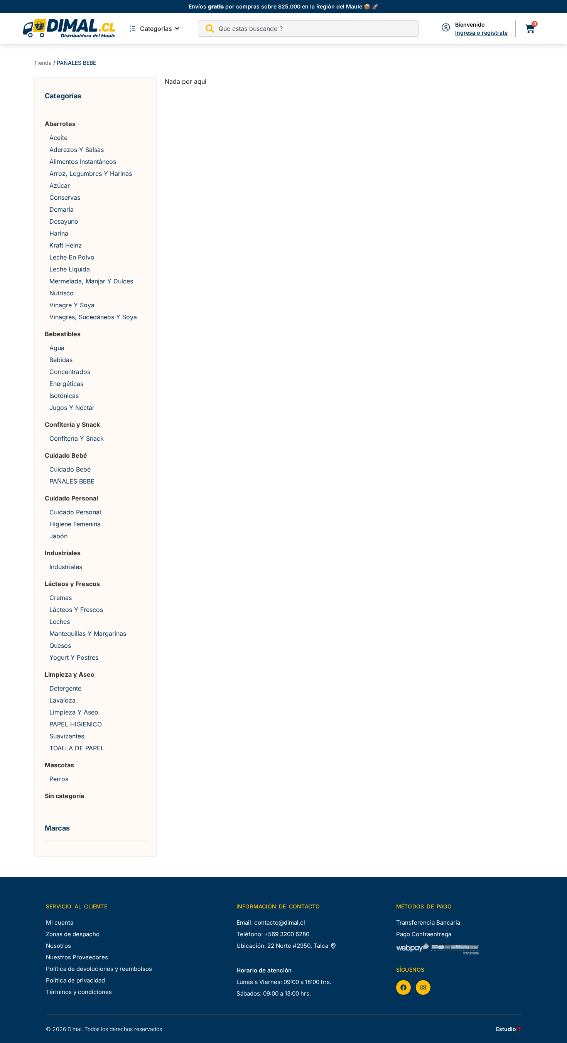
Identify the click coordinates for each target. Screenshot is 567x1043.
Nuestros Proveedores (77, 957)
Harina (58, 233)
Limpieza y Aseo (69, 674)
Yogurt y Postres (73, 657)
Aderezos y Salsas (76, 149)
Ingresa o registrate (481, 32)
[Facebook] (403, 987)
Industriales (63, 553)
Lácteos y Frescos (72, 584)
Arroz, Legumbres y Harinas (90, 173)
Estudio (508, 1029)
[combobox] (308, 28)
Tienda (43, 62)
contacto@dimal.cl (279, 922)
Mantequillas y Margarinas (87, 633)
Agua (56, 348)
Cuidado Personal (71, 498)
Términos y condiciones (79, 992)
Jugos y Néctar (71, 407)
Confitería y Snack (72, 424)
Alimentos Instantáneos (82, 161)
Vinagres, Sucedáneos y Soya (93, 317)
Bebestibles (63, 334)
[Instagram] (423, 987)
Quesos (60, 645)
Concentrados (69, 372)
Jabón (58, 536)
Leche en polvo (71, 257)
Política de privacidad (75, 980)
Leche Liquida (69, 269)
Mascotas (59, 765)
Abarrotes (60, 124)
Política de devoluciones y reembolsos (99, 968)
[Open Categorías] (177, 28)
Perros (58, 779)
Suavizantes (66, 736)
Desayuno (63, 221)
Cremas (60, 598)
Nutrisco (61, 293)
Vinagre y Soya (71, 305)
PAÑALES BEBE (71, 481)
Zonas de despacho (73, 934)
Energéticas (66, 384)
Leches (59, 621)
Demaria (61, 209)
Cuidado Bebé (66, 455)
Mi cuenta (59, 922)
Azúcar (59, 185)
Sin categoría (64, 796)
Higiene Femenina (75, 524)
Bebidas (61, 360)
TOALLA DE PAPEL (76, 748)
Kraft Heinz (65, 245)
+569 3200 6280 (286, 934)
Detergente (65, 688)
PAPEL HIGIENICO (75, 724)
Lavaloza (62, 700)
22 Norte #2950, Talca (298, 945)
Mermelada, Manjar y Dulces (91, 281)
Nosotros (58, 945)
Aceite (58, 138)
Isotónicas (64, 395)
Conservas (64, 197)
